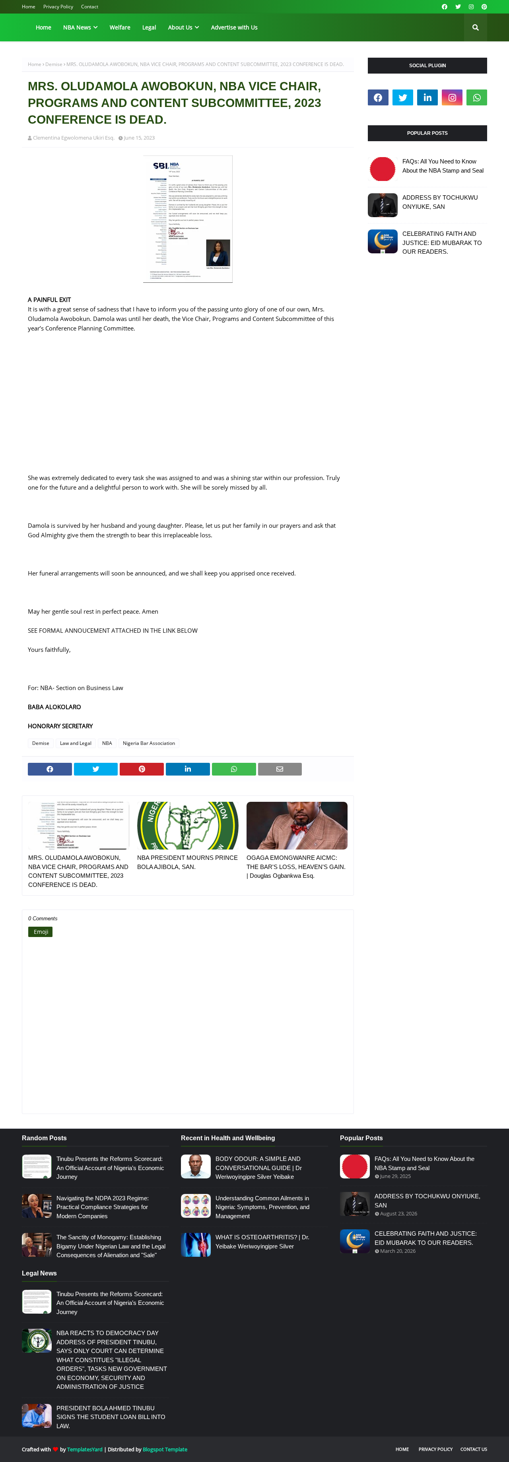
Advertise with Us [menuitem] (234, 27)
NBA (107, 743)
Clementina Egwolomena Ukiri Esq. (74, 137)
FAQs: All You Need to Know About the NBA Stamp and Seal (443, 166)
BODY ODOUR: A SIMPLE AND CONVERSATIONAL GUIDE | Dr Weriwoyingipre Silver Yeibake (259, 1167)
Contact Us (473, 1449)
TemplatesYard (85, 1449)
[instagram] (471, 7)
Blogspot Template (165, 1449)
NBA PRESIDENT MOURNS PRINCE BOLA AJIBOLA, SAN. (187, 862)
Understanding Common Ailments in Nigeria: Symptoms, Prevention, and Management (262, 1207)
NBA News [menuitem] (77, 27)
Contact (89, 6)
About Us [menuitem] (180, 27)
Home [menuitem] (43, 27)
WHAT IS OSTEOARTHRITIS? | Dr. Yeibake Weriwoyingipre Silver (262, 1242)
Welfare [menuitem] (120, 27)
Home (28, 6)
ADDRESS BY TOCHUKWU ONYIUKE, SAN (440, 202)
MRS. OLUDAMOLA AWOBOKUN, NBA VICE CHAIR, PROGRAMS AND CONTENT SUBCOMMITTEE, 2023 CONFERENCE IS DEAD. (78, 871)
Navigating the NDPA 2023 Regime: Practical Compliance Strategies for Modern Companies (102, 1207)
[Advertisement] (188, 417)
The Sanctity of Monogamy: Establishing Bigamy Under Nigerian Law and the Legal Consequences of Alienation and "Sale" (110, 1246)
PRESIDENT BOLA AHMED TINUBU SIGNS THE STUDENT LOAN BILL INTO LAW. (110, 1417)
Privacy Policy (58, 6)
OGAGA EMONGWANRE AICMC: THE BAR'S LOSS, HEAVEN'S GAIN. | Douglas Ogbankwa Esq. (296, 866)
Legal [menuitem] (149, 27)
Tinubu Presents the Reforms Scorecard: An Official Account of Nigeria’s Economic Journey (110, 1167)
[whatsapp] (476, 97)
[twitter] (458, 7)
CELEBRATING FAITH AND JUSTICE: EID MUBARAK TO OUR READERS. (442, 242)
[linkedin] (427, 97)
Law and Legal (75, 743)
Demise (53, 64)
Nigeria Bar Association (149, 743)
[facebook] (444, 7)
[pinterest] (483, 7)
